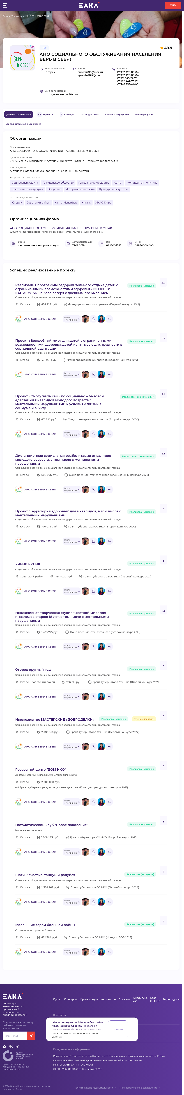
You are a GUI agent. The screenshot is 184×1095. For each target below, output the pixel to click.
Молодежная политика (142, 182)
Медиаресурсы (144, 114)
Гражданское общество (58, 182)
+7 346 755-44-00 (127, 84)
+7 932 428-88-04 (128, 72)
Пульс (57, 999)
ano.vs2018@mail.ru (90, 72)
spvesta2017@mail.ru (91, 75)
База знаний (155, 999)
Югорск (17, 202)
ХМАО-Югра (103, 202)
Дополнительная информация (23, 124)
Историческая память (80, 189)
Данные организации (18, 114)
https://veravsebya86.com (61, 94)
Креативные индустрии (27, 189)
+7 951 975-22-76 (127, 78)
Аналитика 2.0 (140, 999)
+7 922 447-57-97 (127, 81)
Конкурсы (70, 999)
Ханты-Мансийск (66, 202)
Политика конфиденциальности (93, 1087)
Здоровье (54, 189)
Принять (118, 1029)
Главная (6, 16)
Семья (118, 182)
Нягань (86, 202)
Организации (18, 16)
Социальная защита (25, 182)
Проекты (45, 114)
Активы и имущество (117, 114)
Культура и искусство (113, 189)
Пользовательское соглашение (138, 1087)
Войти (173, 5)
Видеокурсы (171, 999)
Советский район (38, 202)
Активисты (108, 999)
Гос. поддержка (89, 114)
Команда (67, 114)
